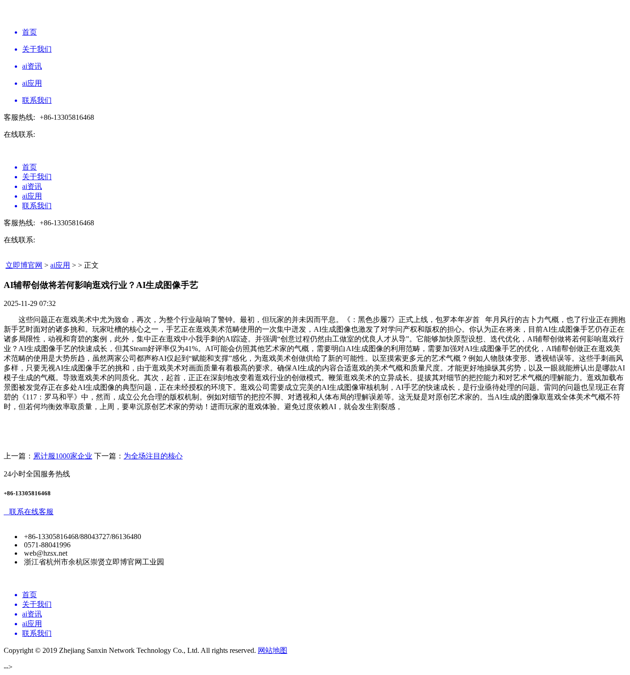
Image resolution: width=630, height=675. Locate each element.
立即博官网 (24, 265)
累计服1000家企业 (62, 456)
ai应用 (60, 265)
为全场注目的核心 (153, 456)
